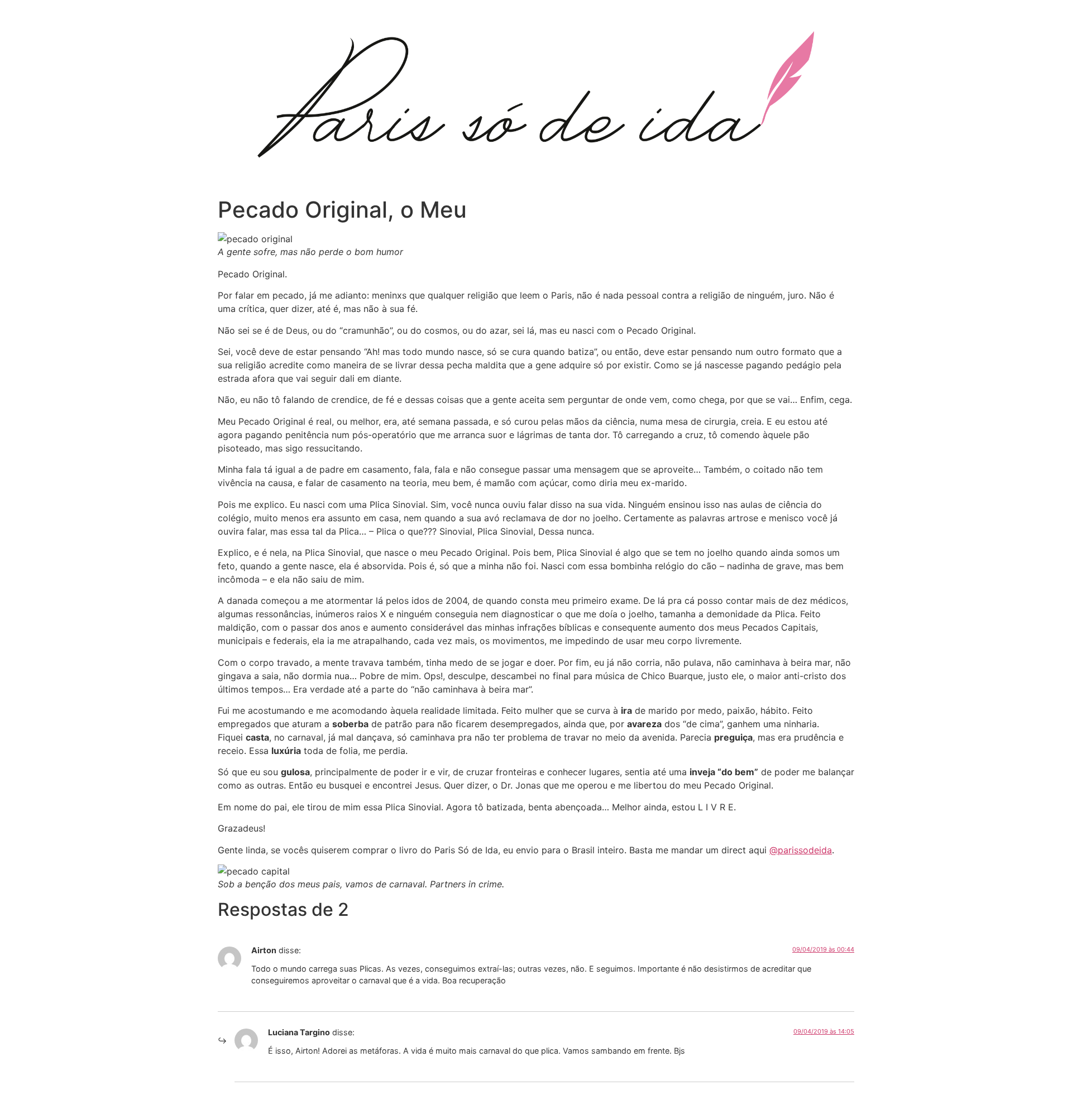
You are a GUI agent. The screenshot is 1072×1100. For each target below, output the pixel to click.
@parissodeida (800, 850)
